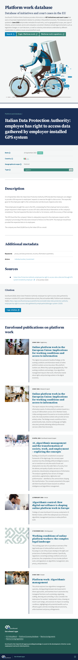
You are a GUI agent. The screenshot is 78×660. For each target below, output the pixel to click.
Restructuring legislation (14, 639)
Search (9, 34)
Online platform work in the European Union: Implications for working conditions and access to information (50, 351)
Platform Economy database (28, 636)
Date (7, 153)
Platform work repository (51, 34)
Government (30, 259)
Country (8, 159)
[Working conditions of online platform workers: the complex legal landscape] (17, 535)
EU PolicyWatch (11, 636)
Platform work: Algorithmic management (48, 581)
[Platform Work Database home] (39, 69)
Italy (27, 158)
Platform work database (13, 114)
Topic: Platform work (26, 34)
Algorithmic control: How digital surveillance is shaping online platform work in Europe (50, 505)
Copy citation (12, 310)
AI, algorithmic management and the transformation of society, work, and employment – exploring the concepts (50, 447)
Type (7, 170)
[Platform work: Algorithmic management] (17, 578)
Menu (75, 657)
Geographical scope (12, 164)
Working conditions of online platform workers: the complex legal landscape (50, 538)
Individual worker (20, 259)
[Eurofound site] (11, 627)
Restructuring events (48, 636)
